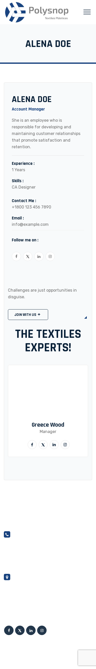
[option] (48, 411)
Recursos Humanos (64, 652)
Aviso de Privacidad (20, 659)
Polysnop (24, 642)
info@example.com (30, 224)
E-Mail (10, 553)
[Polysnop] (36, 12)
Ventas (11, 545)
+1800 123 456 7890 (31, 207)
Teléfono (13, 560)
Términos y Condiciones (23, 652)
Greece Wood (48, 425)
